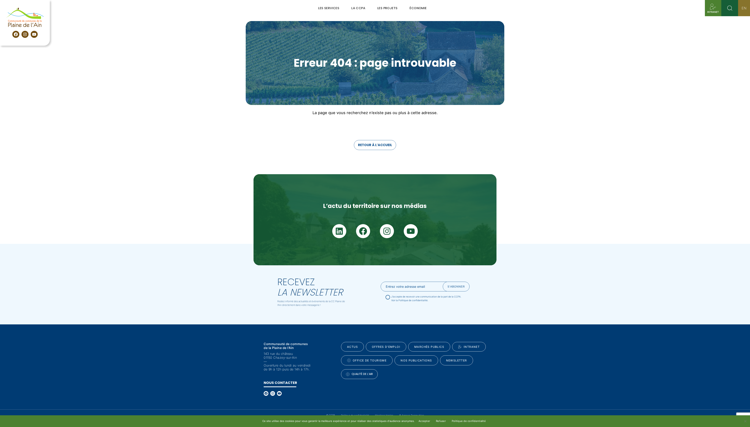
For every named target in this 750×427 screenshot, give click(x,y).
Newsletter (456, 360)
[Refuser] (745, 421)
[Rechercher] (729, 8)
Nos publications (416, 360)
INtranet (472, 346)
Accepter (424, 421)
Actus (352, 346)
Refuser (441, 421)
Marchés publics (429, 346)
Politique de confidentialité (469, 421)
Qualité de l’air (362, 374)
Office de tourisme (370, 360)
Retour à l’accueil (375, 145)
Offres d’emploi (386, 346)
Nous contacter (280, 382)
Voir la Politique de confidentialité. (409, 300)
